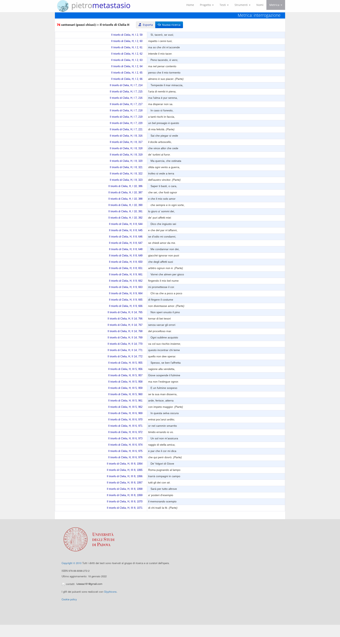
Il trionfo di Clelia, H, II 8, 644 (125, 224)
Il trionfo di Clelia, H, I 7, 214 (126, 85)
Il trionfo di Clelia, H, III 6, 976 (125, 457)
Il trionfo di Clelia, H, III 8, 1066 (124, 476)
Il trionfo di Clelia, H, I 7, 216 (126, 98)
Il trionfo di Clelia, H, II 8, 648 (125, 249)
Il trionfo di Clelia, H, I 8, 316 (126, 135)
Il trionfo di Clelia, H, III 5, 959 (125, 388)
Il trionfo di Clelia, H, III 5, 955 (125, 362)
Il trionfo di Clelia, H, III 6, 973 (125, 438)
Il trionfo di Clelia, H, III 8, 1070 (124, 501)
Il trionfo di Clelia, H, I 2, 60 (126, 41)
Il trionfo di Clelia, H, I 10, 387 (125, 192)
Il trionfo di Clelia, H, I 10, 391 (125, 211)
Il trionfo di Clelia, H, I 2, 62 (126, 53)
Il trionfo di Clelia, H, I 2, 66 (126, 79)
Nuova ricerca (170, 25)
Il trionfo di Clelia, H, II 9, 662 (125, 280)
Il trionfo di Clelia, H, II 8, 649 (125, 255)
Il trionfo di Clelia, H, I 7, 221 (126, 129)
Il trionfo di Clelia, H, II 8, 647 (125, 243)
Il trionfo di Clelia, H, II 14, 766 (125, 318)
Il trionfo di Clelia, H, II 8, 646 (125, 236)
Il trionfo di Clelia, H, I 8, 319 (126, 154)
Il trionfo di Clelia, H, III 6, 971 (125, 426)
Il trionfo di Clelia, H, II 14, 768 (125, 331)
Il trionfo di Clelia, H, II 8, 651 (125, 268)
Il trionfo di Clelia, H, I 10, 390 (125, 205)
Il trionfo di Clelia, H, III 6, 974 (125, 444)
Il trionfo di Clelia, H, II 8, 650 (125, 262)
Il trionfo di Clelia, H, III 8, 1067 (124, 482)
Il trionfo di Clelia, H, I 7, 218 (126, 110)
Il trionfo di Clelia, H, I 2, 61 (126, 47)
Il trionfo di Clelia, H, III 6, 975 (125, 451)
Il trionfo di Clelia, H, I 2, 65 (126, 72)
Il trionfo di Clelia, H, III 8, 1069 (124, 495)
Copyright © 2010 (71, 563)
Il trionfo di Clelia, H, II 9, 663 (125, 287)
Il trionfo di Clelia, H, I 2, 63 (126, 60)
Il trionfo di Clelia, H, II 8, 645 (125, 230)
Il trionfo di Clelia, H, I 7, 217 (126, 104)
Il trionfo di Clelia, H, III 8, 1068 (124, 489)
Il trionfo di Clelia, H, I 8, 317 (126, 142)
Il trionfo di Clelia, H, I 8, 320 (126, 161)
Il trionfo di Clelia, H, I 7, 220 (126, 123)
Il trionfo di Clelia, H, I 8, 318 (126, 148)
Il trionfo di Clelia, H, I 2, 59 (126, 35)
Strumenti (242, 5)
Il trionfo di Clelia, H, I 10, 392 (125, 217)
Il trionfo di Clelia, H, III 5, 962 (125, 407)
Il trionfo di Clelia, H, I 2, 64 (126, 66)
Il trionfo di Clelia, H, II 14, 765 (125, 312)
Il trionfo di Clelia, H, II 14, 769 (125, 337)
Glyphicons (110, 591)
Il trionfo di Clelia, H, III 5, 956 (125, 369)
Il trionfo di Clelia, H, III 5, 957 (125, 375)
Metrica (274, 5)
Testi (223, 5)
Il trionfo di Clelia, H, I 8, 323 (126, 180)
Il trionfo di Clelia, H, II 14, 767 (125, 325)
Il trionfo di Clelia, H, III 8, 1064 (124, 463)
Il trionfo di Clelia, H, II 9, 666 (125, 306)
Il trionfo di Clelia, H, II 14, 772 (125, 356)
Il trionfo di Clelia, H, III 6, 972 (125, 432)
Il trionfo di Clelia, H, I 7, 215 (126, 91)
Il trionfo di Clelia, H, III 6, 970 (125, 419)
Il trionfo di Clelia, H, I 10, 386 (125, 186)
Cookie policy (69, 599)
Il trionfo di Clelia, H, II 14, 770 (125, 344)
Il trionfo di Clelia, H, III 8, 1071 (124, 508)
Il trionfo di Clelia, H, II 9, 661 (125, 274)
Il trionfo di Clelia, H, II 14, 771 (125, 350)
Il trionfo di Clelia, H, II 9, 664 (125, 293)
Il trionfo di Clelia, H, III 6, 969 (125, 413)
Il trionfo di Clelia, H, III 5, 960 (125, 394)
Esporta (147, 25)
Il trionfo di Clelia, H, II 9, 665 (125, 299)
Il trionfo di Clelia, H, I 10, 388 (125, 198)
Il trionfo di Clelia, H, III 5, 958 (125, 381)
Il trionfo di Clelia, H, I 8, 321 (126, 167)
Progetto (206, 5)
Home (190, 5)
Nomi (259, 5)
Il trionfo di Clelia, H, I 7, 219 (126, 116)
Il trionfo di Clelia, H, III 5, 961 (125, 400)
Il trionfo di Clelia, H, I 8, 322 (126, 173)
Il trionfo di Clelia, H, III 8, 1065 (124, 470)
